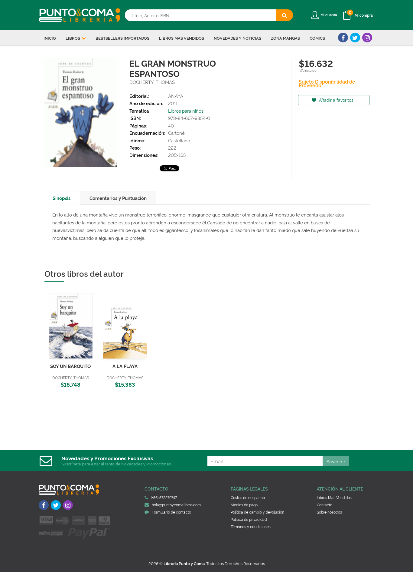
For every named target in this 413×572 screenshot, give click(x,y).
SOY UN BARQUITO (70, 366)
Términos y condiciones (251, 526)
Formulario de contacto (171, 511)
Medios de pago (244, 504)
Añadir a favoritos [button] (335, 100)
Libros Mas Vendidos (334, 497)
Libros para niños (185, 110)
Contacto (324, 504)
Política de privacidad (249, 519)
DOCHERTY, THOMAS (152, 82)
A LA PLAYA (125, 366)
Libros (73, 38)
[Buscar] (284, 15)
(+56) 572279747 (164, 497)
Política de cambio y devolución (257, 511)
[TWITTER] (355, 37)
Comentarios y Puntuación (118, 198)
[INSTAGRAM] (367, 37)
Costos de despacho (248, 497)
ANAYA (175, 96)
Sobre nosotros (329, 511)
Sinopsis (61, 198)
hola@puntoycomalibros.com (176, 504)
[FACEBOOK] (343, 37)
